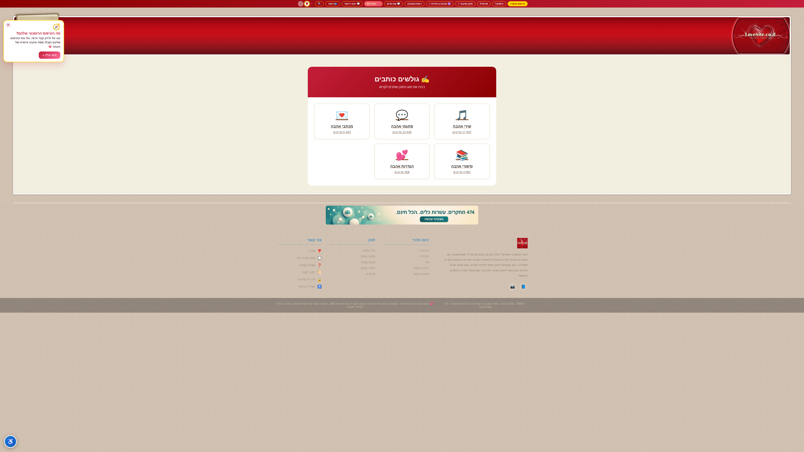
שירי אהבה (369, 250)
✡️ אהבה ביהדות (440, 3)
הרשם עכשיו (517, 3)
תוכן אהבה (465, 3)
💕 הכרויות (373, 3)
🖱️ (300, 3)
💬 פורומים (393, 3)
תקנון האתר (308, 272)
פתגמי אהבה (368, 262)
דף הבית (424, 250)
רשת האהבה (414, 3)
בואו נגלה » (50, 55)
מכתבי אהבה (368, 256)
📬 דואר (332, 3)
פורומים (370, 274)
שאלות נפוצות (307, 265)
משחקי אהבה (421, 274)
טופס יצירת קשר (305, 258)
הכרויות (424, 256)
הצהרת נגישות (307, 286)
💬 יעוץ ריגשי (352, 3)
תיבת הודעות (421, 268)
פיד (427, 262)
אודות (312, 251)
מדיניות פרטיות (306, 279)
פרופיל (484, 3)
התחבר (499, 3)
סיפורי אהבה (368, 268)
